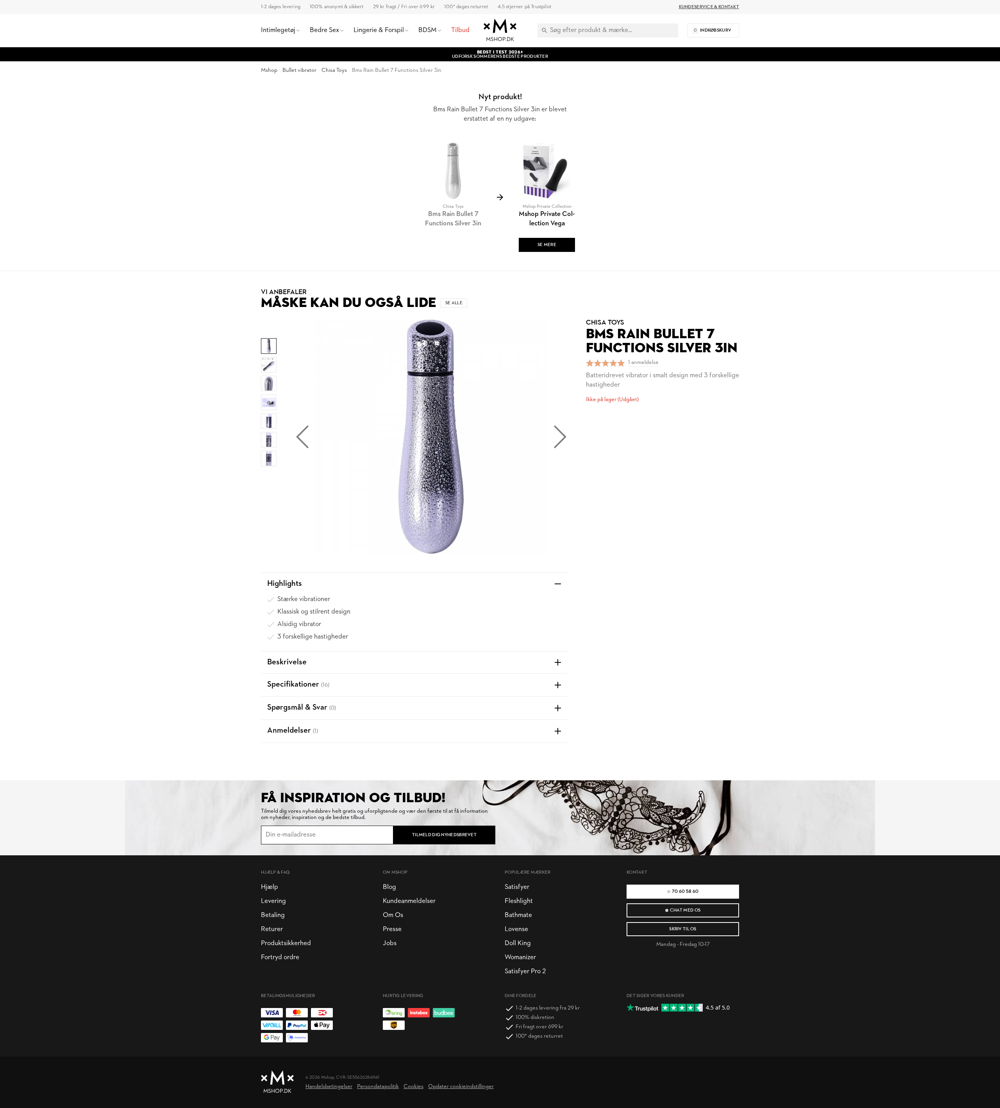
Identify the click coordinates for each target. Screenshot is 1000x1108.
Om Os (393, 915)
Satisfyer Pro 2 (525, 971)
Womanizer (520, 957)
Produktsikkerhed (286, 943)
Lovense (516, 929)
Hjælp (269, 887)
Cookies (413, 1087)
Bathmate (518, 915)
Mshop (269, 70)
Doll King (518, 943)
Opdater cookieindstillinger (461, 1087)
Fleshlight (519, 901)
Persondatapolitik (378, 1087)
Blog (389, 887)
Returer (272, 929)
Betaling (273, 915)
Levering (273, 901)
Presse (392, 929)
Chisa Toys (334, 70)
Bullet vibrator (299, 70)
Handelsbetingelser (328, 1087)
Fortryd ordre (280, 957)
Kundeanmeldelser (409, 901)
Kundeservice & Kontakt (709, 7)
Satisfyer (517, 887)
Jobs (389, 943)
